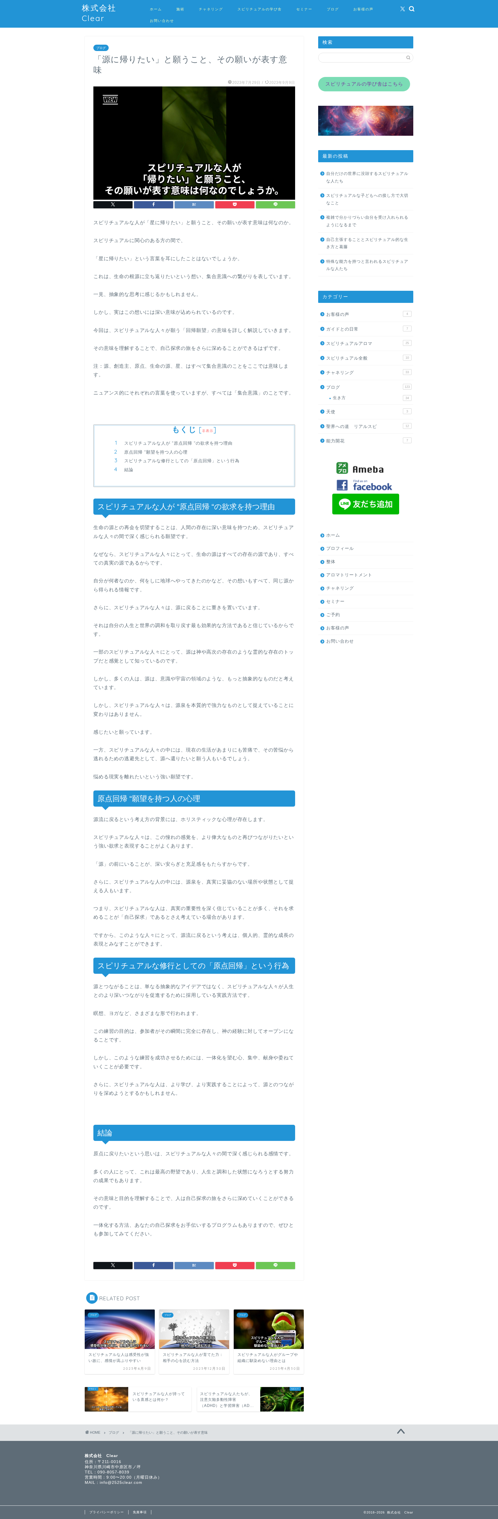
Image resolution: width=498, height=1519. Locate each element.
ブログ (333, 9)
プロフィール (340, 548)
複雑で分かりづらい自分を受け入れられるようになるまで (367, 221)
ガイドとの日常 (367, 329)
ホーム (156, 9)
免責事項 (140, 1512)
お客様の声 (363, 9)
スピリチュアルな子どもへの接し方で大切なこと (367, 199)
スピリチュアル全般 (367, 358)
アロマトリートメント (349, 574)
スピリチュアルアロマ (367, 343)
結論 (128, 469)
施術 (180, 9)
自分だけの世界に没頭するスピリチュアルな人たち (367, 177)
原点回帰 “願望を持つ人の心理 (156, 452)
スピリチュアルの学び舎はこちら (364, 84)
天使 (367, 411)
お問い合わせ (162, 20)
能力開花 (367, 440)
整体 (330, 561)
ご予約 (333, 614)
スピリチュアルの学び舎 (259, 9)
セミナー (304, 9)
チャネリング (211, 9)
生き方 (371, 398)
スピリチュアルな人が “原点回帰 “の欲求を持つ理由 (178, 443)
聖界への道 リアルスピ (367, 426)
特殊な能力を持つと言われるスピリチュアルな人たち (367, 265)
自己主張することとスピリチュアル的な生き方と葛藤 (367, 243)
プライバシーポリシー (106, 1512)
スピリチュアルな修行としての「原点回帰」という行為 (181, 460)
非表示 (208, 431)
